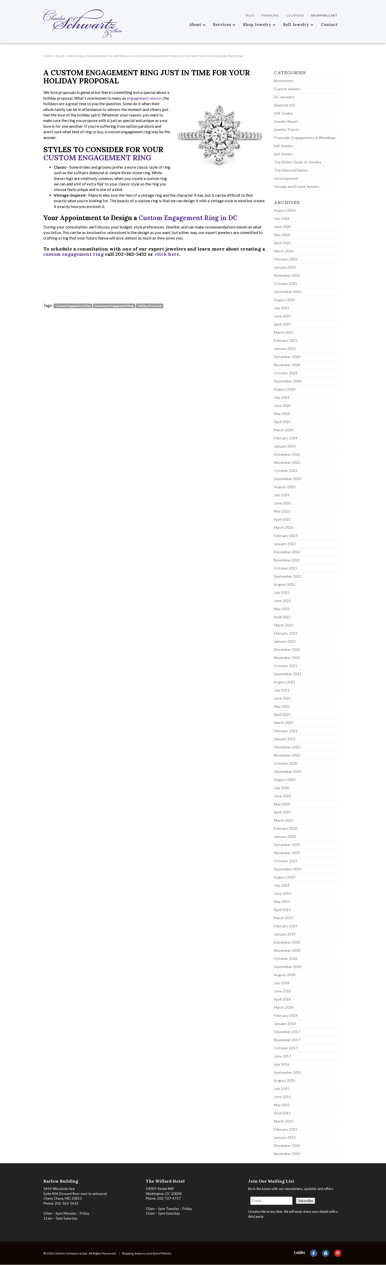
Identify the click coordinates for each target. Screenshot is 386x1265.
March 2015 (283, 1121)
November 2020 (287, 755)
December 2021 (287, 649)
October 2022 (285, 568)
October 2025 (285, 283)
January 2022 (285, 641)
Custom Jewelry (287, 89)
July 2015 (281, 1088)
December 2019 (287, 844)
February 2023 (286, 535)
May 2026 (282, 234)
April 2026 (282, 243)
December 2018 (287, 942)
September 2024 (287, 381)
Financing (270, 15)
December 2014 (287, 1145)
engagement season (144, 98)
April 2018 (282, 999)
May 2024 (282, 413)
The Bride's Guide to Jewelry (297, 162)
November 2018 (287, 950)
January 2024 (285, 446)
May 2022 (282, 609)
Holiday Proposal (149, 305)
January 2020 (285, 836)
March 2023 (283, 527)
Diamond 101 (284, 105)
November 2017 (287, 1040)
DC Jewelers (284, 97)
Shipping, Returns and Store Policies (146, 1253)
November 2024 (287, 365)
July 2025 (281, 308)
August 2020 (284, 779)
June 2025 (282, 316)
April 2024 (282, 421)
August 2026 (284, 210)
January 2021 (285, 739)
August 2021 (284, 682)
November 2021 (287, 657)
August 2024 (284, 389)
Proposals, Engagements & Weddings (305, 137)
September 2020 (287, 771)
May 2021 (282, 706)
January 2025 (285, 348)
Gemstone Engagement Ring (114, 305)
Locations (295, 15)
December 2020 (287, 747)
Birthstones (284, 80)
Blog (250, 15)
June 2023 (282, 503)
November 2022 (287, 560)
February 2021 (286, 731)
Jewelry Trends (286, 129)
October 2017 (285, 1048)
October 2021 (285, 665)
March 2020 (283, 820)
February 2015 (286, 1129)
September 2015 (287, 1072)
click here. (167, 254)
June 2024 (282, 405)
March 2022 (283, 625)
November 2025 (287, 275)
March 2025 (283, 332)
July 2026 (281, 218)
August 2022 (284, 584)
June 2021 (282, 698)
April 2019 (282, 909)
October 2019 (285, 861)
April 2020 (282, 812)
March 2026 (283, 251)
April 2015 (282, 1113)
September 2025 (287, 291)
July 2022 (281, 592)
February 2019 (286, 926)
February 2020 (286, 828)
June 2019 (282, 893)
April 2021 (282, 714)
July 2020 (281, 787)
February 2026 (286, 259)
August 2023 (284, 487)
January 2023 (285, 543)
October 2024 (285, 373)
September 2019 (287, 869)
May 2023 (282, 511)
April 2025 (282, 324)
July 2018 (281, 983)
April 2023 (282, 519)
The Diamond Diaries (291, 170)
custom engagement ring (73, 254)
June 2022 (282, 600)
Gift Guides (283, 113)
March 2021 (283, 722)
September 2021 (287, 674)
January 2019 (285, 934)
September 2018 (287, 966)
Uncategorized (286, 178)
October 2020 (285, 763)
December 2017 (287, 1031)
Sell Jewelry (283, 145)
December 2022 (287, 552)
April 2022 (282, 617)
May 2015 (282, 1105)
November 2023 (287, 462)
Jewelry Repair (286, 121)
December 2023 (287, 454)
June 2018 (282, 991)
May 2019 (282, 901)
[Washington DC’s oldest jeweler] (43, 4)
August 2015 (284, 1080)
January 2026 (285, 267)
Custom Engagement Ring (97, 157)
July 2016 (281, 1064)
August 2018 (284, 974)
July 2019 (281, 885)
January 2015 (285, 1137)
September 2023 (287, 478)
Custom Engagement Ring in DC (189, 218)
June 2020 (282, 796)
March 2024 (283, 430)
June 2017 (282, 1056)
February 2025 (286, 340)
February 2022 (286, 633)
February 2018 (286, 1015)
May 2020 (282, 804)
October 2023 (285, 470)
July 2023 (281, 495)
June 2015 (282, 1096)
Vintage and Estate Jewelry (296, 186)
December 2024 (287, 356)
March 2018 (283, 1007)
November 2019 (287, 853)
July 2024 (281, 397)
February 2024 (286, 438)
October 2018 (285, 958)
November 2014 (287, 1153)
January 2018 (285, 1023)
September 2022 (287, 576)
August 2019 (284, 877)
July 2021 (281, 690)
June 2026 (282, 226)
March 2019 (283, 918)
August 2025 (284, 299)
